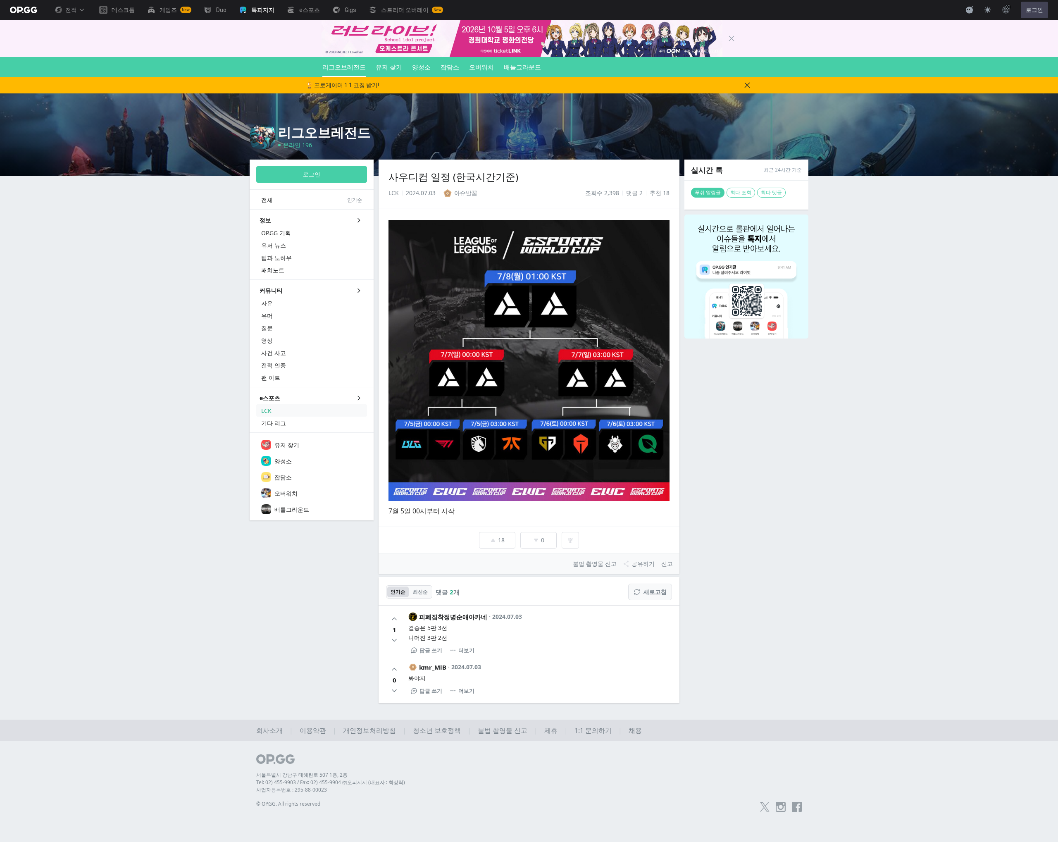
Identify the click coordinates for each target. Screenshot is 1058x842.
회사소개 (269, 730)
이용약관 (313, 730)
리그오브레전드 (344, 67)
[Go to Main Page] (23, 10)
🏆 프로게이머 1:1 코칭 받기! (342, 85)
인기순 (398, 591)
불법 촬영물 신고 (502, 730)
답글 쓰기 (430, 650)
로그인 (1034, 10)
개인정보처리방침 (369, 730)
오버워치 (481, 67)
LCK (393, 193)
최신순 (420, 591)
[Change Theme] (987, 10)
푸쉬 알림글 (708, 192)
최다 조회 (740, 192)
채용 (635, 730)
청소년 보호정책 (437, 730)
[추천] (394, 619)
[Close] (731, 38)
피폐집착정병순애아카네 (453, 617)
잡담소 (450, 67)
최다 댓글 (771, 192)
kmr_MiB (432, 667)
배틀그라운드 (522, 67)
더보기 (466, 650)
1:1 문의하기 (593, 730)
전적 (71, 10)
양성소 (421, 67)
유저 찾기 (389, 67)
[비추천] (394, 640)
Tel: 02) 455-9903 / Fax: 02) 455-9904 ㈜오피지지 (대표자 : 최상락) (330, 782)
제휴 (551, 730)
